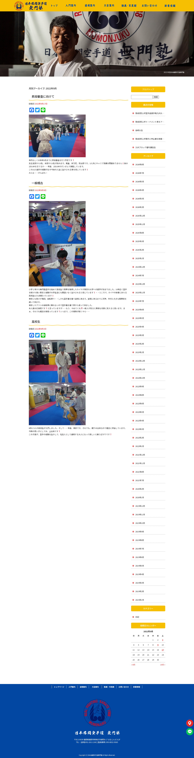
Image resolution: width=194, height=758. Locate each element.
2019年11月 (140, 514)
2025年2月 (139, 249)
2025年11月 (140, 224)
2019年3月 (139, 582)
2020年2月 (139, 488)
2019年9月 (139, 531)
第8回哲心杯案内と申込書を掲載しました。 (150, 138)
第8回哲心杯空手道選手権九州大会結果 (150, 113)
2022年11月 (140, 369)
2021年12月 (140, 454)
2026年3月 (139, 198)
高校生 (36, 321)
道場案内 (90, 5)
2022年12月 (140, 360)
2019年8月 (139, 540)
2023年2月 (139, 343)
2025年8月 (139, 232)
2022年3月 (139, 429)
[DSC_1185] (57, 380)
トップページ (54, 5)
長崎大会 (139, 130)
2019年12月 (140, 506)
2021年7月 (139, 480)
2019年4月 (139, 574)
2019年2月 (139, 591)
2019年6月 (139, 557)
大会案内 (109, 5)
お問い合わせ (149, 5)
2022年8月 (139, 395)
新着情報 (170, 5)
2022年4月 (139, 420)
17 (163, 650)
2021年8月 (139, 471)
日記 (137, 617)
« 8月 (133, 664)
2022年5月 (139, 412)
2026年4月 (139, 190)
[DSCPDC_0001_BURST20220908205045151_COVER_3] (57, 242)
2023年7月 (139, 301)
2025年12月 (140, 215)
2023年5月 (139, 318)
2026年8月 (139, 164)
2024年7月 (139, 275)
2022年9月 (139, 386)
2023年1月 (139, 352)
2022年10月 (140, 378)
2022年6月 (139, 403)
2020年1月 (139, 497)
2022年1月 (139, 446)
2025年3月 (139, 241)
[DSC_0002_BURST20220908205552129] (57, 284)
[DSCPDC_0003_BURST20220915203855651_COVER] (57, 155)
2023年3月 (139, 335)
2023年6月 (139, 309)
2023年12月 (140, 284)
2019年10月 (140, 523)
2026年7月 (139, 173)
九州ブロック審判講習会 (145, 147)
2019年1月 (139, 599)
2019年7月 (139, 548)
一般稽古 (37, 183)
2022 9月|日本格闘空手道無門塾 (174, 72)
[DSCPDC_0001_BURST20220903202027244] (57, 423)
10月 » (162, 664)
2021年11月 (140, 463)
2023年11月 (140, 292)
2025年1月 (139, 258)
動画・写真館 (129, 5)
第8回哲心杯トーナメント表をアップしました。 (150, 121)
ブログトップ (148, 89)
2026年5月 (139, 181)
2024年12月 (140, 267)
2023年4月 (139, 326)
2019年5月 (139, 565)
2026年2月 (139, 207)
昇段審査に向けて (43, 96)
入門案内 (70, 5)
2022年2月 (139, 437)
